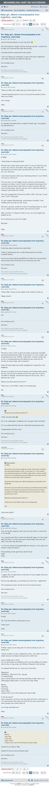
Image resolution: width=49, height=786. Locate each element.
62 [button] (27, 24)
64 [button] (34, 24)
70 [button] (42, 24)
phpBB (18, 783)
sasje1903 (4, 447)
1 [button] (19, 24)
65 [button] (37, 24)
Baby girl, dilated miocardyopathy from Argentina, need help (20, 15)
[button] (13, 24)
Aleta (2, 76)
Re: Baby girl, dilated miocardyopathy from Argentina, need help (20, 35)
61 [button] (24, 24)
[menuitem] (6, 7)
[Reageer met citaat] (42, 30)
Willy (2, 28)
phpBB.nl (31, 784)
